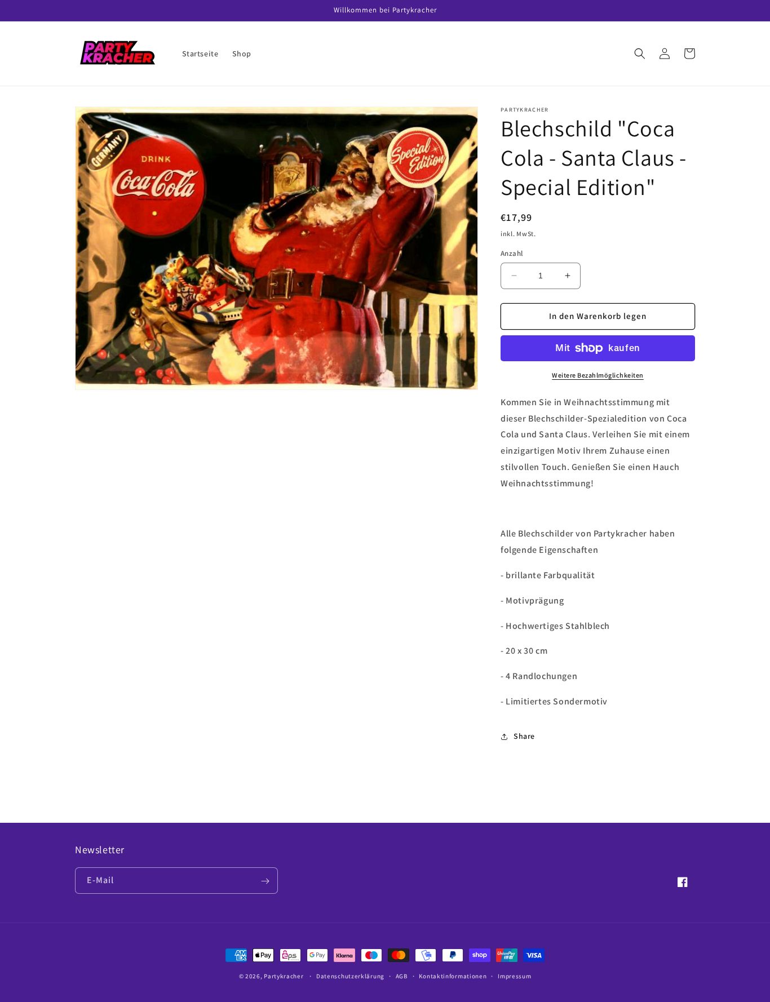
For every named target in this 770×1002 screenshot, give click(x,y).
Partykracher (283, 976)
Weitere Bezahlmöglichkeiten (598, 375)
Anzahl (512, 253)
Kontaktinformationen (452, 975)
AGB (402, 975)
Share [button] (524, 736)
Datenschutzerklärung (350, 975)
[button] (639, 53)
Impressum (514, 975)
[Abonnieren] (265, 881)
